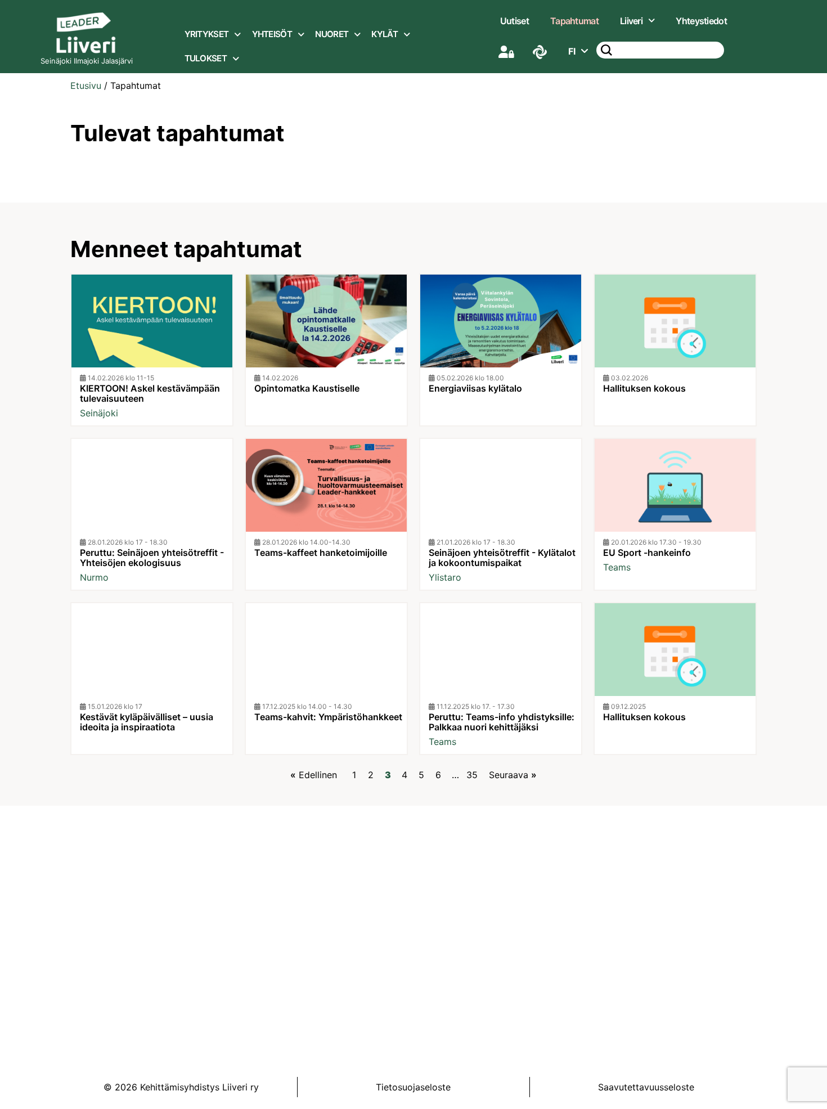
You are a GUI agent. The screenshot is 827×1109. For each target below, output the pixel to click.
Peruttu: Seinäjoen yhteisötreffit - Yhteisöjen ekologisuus (152, 557)
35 (472, 774)
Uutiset (514, 20)
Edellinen (318, 774)
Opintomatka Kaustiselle (306, 388)
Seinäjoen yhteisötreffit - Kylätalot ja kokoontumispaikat (502, 557)
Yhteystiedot (701, 20)
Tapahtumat (574, 20)
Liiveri (631, 20)
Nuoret (331, 34)
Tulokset (206, 58)
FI (572, 51)
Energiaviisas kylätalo (475, 388)
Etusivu (85, 85)
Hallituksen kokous (644, 388)
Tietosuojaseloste (413, 1087)
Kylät (384, 34)
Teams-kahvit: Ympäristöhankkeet (328, 716)
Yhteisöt (272, 34)
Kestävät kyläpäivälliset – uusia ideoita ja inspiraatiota (146, 722)
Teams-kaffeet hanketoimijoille (320, 552)
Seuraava (508, 774)
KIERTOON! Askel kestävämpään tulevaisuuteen (150, 393)
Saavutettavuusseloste (646, 1087)
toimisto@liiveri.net (436, 949)
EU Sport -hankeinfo (647, 552)
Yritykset (207, 34)
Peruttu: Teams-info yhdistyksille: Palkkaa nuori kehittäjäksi (501, 722)
